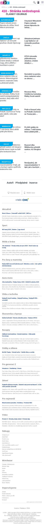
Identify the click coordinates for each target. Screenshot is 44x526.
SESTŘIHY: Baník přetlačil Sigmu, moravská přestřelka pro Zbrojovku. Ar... (21, 236)
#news (19, 368)
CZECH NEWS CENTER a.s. (24, 512)
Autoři (10, 182)
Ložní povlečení (6, 480)
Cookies (26, 520)
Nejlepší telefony (23, 298)
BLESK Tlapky (6, 352)
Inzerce (33, 182)
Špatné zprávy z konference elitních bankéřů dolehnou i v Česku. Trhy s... (21, 322)
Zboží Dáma (5, 441)
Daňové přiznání (7, 318)
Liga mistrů (21, 229)
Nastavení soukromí (35, 520)
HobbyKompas (6, 447)
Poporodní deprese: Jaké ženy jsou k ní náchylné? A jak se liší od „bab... (21, 393)
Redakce (23, 508)
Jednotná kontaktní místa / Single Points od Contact (27, 521)
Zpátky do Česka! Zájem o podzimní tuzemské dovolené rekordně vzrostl (21, 357)
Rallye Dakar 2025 (19, 282)
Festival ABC (28, 403)
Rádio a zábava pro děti (8, 495)
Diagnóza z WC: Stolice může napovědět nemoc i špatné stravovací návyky (22, 389)
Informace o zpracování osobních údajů (13, 520)
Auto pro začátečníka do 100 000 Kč (11, 449)
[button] (42, 2)
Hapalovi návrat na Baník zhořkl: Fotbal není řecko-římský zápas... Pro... (21, 232)
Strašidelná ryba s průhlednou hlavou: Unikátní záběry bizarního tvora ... (21, 407)
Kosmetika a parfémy (7, 474)
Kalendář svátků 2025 (19, 213)
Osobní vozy (5, 439)
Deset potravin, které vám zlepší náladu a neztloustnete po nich (18, 391)
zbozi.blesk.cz (6, 443)
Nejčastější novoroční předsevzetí (12, 264)
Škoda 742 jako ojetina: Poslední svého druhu (14, 289)
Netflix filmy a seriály (28, 352)
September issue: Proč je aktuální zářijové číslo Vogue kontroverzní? (20, 373)
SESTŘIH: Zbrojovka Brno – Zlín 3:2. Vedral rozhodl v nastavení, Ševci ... (21, 423)
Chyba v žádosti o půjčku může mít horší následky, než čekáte (18, 250)
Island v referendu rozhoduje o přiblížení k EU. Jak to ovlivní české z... (20, 324)
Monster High (5, 466)
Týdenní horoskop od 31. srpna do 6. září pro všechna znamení (18, 268)
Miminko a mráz (29, 264)
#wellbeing (13, 368)
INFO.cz (28, 213)
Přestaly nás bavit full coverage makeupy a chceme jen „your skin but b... (21, 375)
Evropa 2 (4, 499)
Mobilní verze (30, 193)
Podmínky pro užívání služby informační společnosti (21, 518)
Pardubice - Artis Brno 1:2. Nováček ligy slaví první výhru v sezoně (19, 426)
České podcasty (6, 493)
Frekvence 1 (5, 497)
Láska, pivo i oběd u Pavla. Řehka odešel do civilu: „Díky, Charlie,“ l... (20, 252)
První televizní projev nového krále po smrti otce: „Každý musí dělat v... (20, 218)
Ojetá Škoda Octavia (7, 453)
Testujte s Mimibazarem (8, 464)
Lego (3, 470)
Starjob (4, 491)
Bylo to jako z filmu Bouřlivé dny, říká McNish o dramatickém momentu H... (21, 287)
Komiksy (20, 403)
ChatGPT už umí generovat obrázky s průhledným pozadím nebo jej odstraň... (19, 305)
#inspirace (5, 368)
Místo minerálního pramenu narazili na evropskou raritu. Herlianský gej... (21, 359)
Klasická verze (15, 193)
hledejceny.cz (5, 435)
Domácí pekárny (22, 334)
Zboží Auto (5, 451)
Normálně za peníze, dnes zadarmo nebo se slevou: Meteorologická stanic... (22, 303)
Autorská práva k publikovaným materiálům (22, 517)
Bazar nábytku (6, 482)
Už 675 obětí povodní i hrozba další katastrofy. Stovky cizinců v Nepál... (20, 220)
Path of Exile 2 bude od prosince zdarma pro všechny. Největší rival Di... (21, 409)
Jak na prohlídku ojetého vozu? (10, 445)
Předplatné (21, 182)
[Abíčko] (5, 4)
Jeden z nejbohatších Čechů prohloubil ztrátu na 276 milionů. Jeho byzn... (21, 320)
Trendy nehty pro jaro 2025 (20, 246)
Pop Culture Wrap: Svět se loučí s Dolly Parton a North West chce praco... (21, 371)
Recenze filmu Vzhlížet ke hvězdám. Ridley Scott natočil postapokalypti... (21, 308)
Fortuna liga (26, 419)
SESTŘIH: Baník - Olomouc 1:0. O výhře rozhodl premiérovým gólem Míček (22, 421)
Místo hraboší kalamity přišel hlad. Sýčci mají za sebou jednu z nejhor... (20, 270)
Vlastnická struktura (7, 521)
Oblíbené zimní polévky (9, 334)
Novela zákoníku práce (20, 318)
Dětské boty (5, 478)
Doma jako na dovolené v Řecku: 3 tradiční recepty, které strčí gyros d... (21, 343)
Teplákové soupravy (7, 476)
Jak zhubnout (6, 246)
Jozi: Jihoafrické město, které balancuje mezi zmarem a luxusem (19, 355)
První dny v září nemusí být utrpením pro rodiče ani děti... (17, 272)
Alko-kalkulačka (7, 282)
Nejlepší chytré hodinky (9, 298)
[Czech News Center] (26, 199)
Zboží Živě (5, 437)
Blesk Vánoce (6, 213)
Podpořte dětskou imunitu (10, 384)
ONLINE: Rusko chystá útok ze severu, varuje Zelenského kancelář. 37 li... (21, 216)
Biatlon (14, 229)
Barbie (3, 468)
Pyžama (4, 472)
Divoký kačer (16, 352)
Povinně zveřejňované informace (22, 523)
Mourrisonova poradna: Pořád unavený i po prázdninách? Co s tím (19, 405)
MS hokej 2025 (6, 229)
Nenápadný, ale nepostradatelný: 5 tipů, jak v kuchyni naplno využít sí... (20, 338)
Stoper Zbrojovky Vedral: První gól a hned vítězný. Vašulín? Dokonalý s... (21, 234)
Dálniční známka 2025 (32, 282)
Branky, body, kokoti (15, 419)
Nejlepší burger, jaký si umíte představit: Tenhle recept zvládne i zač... (20, 341)
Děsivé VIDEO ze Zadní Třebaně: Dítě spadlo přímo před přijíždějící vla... (21, 254)
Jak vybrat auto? (6, 455)
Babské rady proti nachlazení (28, 384)
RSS (28, 508)
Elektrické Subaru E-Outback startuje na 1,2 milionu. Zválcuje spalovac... (21, 284)
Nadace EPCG (32, 318)
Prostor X (5, 419)
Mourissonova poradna (9, 403)
